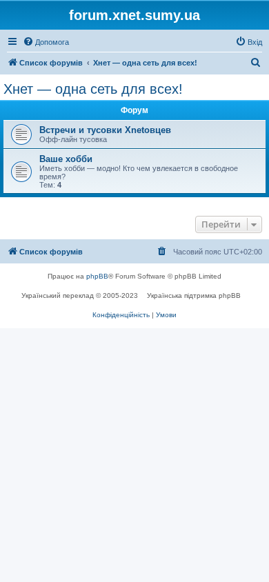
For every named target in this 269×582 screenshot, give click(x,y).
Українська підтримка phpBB (194, 295)
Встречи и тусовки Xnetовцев (105, 130)
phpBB (97, 276)
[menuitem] (46, 42)
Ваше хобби (65, 159)
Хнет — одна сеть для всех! (93, 89)
